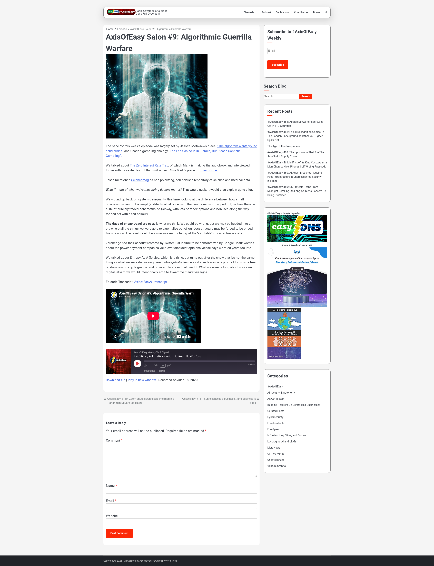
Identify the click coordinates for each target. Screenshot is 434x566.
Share (162, 370)
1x (163, 366)
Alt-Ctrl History (275, 398)
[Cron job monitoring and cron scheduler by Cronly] (297, 306)
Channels (249, 12)
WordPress (171, 560)
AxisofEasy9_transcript (150, 282)
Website (112, 516)
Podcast (266, 12)
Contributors (301, 12)
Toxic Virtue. (209, 170)
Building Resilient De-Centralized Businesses (293, 404)
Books (316, 12)
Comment (114, 440)
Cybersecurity (275, 417)
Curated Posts (275, 411)
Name (111, 486)
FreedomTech (275, 423)
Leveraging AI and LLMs (281, 441)
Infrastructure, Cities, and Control (286, 435)
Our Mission (282, 12)
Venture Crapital (277, 466)
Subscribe (149, 370)
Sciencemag (140, 180)
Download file (115, 380)
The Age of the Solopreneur (283, 146)
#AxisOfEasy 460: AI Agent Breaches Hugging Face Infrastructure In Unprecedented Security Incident (294, 176)
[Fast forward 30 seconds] (171, 365)
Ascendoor (145, 560)
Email (111, 501)
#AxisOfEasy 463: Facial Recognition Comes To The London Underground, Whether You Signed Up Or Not (295, 136)
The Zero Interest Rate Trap (149, 165)
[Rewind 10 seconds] (156, 365)
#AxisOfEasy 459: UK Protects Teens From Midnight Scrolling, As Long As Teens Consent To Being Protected (296, 191)
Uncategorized (275, 459)
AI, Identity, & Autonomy (281, 392)
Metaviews (273, 447)
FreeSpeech (274, 429)
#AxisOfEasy (275, 386)
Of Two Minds (275, 453)
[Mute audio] (148, 365)
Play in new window (142, 380)
